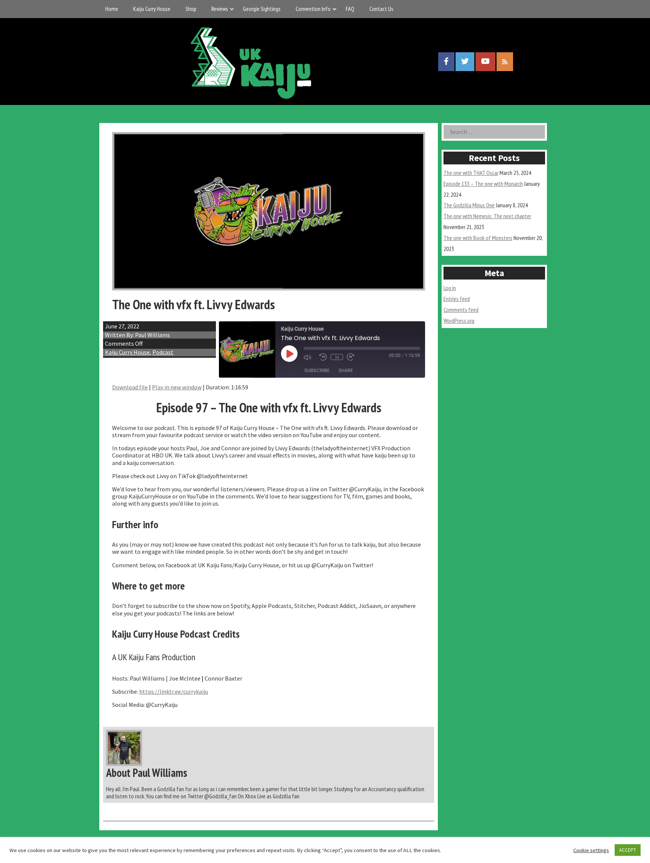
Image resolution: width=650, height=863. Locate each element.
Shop (190, 8)
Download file (130, 387)
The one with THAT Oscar (470, 172)
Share (346, 370)
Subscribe (317, 370)
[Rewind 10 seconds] (323, 357)
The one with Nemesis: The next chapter (487, 216)
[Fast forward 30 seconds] (353, 357)
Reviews (219, 8)
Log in (449, 288)
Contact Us (381, 8)
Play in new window (177, 387)
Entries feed (456, 298)
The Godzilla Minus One (469, 205)
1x (337, 357)
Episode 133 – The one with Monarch (483, 183)
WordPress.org (458, 320)
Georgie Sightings (262, 8)
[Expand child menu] (232, 9)
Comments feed (460, 309)
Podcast (162, 352)
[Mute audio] (310, 357)
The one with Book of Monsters (477, 238)
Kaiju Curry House (151, 8)
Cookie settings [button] (591, 850)
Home (111, 8)
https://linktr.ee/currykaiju (173, 691)
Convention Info (313, 8)
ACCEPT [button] (627, 850)
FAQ (350, 8)
